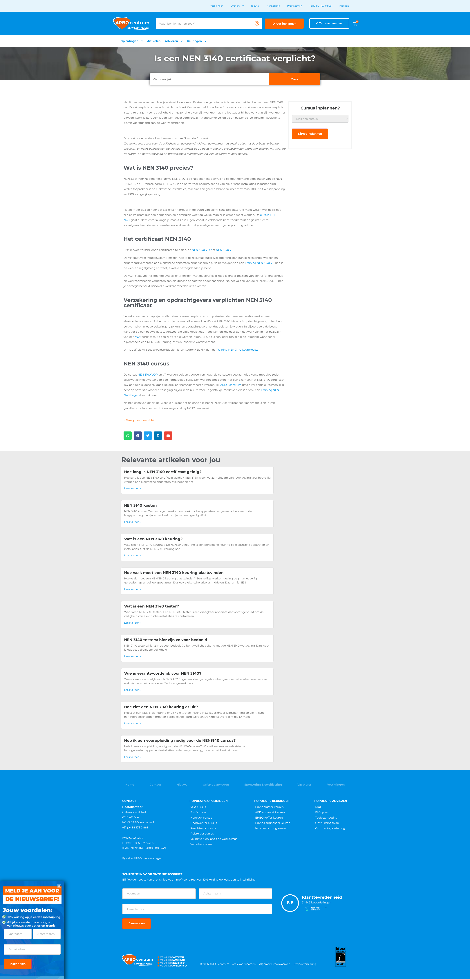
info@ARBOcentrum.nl (138, 822)
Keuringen (194, 41)
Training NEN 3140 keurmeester (238, 349)
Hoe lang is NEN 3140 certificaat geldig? (163, 472)
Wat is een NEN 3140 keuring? (153, 539)
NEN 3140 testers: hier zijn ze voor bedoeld (165, 640)
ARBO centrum (230, 385)
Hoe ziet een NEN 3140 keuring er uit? (161, 707)
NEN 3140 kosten (140, 505)
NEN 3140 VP (225, 250)
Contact (155, 784)
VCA (138, 336)
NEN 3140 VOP (202, 250)
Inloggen (344, 5)
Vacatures (304, 784)
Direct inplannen (310, 133)
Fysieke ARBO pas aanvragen (142, 858)
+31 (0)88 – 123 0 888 (320, 5)
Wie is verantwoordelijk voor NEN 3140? (162, 673)
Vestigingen (216, 5)
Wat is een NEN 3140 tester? (151, 606)
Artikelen (153, 41)
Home (129, 784)
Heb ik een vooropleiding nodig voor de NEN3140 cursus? (180, 740)
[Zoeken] (257, 23)
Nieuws (255, 5)
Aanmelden (136, 923)
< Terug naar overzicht (139, 420)
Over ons (236, 5)
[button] (128, 435)
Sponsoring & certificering (263, 784)
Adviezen (171, 41)
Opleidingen (129, 41)
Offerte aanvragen (216, 784)
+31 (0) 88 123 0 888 (135, 827)
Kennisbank (273, 5)
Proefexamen (294, 5)
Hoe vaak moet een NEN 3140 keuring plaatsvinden (174, 572)
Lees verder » (132, 488)
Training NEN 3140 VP (259, 263)
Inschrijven (18, 963)
